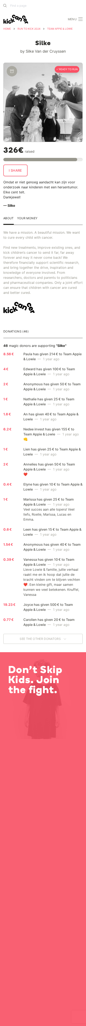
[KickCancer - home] (16, 19)
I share (15, 170)
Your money (27, 218)
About (8, 218)
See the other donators (41, 638)
